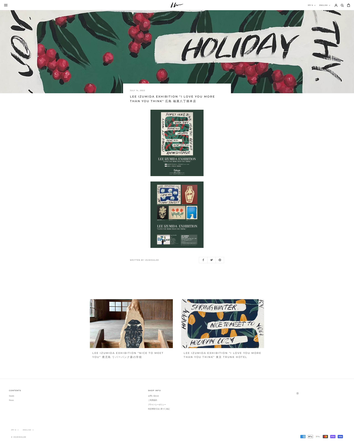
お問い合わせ (153, 396)
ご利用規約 (152, 400)
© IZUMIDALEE (18, 437)
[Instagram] (297, 393)
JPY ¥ (310, 5)
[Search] (342, 5)
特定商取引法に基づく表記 (159, 409)
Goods (11, 396)
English (323, 5)
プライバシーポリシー (157, 404)
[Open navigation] (5, 5)
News (11, 400)
